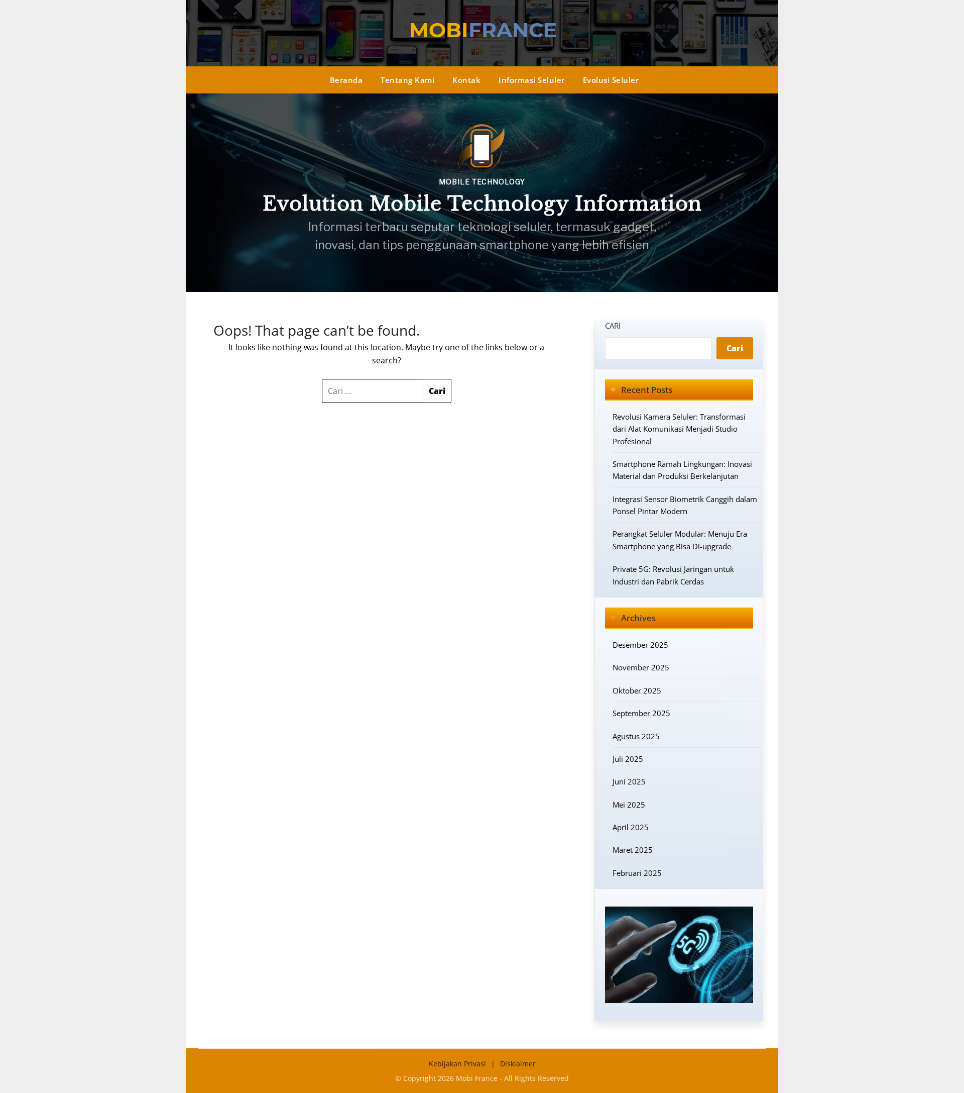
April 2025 (631, 827)
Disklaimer (518, 1063)
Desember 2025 (640, 645)
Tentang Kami (407, 80)
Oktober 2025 (637, 690)
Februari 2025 (637, 873)
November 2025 (641, 667)
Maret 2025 (633, 850)
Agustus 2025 (636, 736)
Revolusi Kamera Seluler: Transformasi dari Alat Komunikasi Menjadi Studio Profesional (679, 429)
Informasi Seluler (532, 80)
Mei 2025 (629, 805)
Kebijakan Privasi (457, 1063)
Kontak (466, 80)
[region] (482, 192)
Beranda (346, 80)
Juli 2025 (628, 759)
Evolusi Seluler (611, 80)
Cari (613, 326)
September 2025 (641, 713)
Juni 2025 (629, 781)
